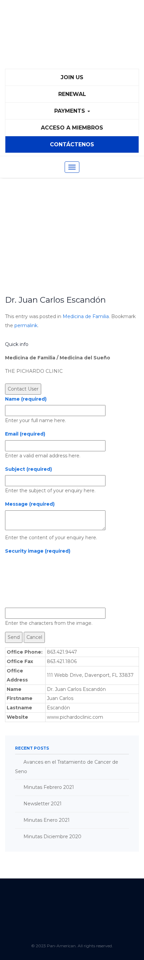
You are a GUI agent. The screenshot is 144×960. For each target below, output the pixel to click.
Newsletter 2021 (42, 804)
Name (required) (26, 399)
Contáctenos (72, 144)
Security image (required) (37, 551)
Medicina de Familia (86, 316)
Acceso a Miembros (72, 127)
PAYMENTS (70, 111)
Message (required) (30, 504)
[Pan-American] (72, 37)
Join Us (72, 77)
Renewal (72, 94)
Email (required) (25, 434)
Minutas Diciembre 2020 (52, 836)
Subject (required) (28, 469)
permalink (26, 325)
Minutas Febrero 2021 (48, 787)
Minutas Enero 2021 (46, 820)
